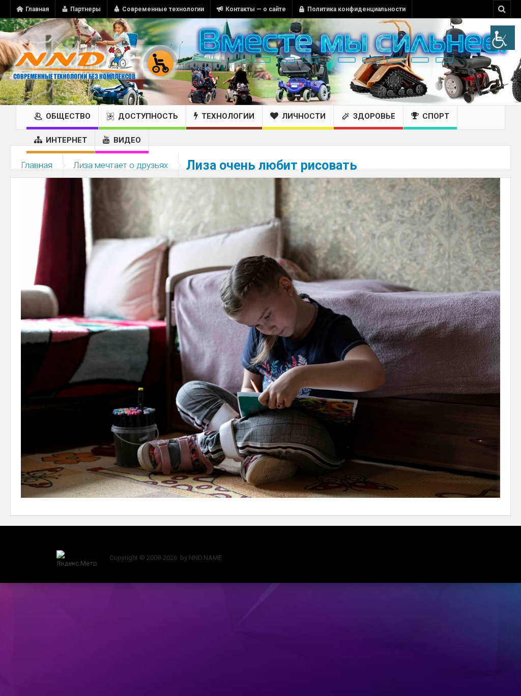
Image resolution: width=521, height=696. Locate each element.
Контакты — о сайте (255, 9)
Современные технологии (163, 9)
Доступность (148, 116)
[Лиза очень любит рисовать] (260, 337)
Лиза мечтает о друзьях (120, 165)
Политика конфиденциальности (356, 9)
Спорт (435, 116)
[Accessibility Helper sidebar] (502, 37)
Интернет (66, 140)
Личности (304, 116)
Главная (37, 9)
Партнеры (85, 9)
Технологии (227, 116)
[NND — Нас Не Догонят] (94, 62)
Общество (68, 116)
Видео (127, 140)
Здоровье (374, 116)
